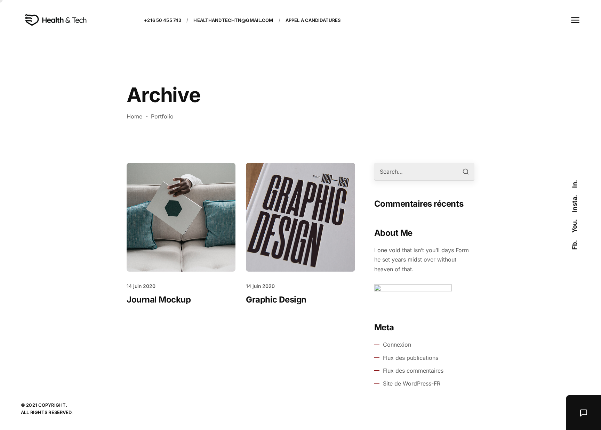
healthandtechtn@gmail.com (233, 20)
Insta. (574, 203)
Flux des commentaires (413, 370)
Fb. (574, 245)
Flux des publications (410, 357)
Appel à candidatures (313, 20)
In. (574, 184)
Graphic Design (276, 300)
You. (574, 226)
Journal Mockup (159, 300)
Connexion (397, 344)
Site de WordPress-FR (411, 383)
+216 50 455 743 (162, 20)
